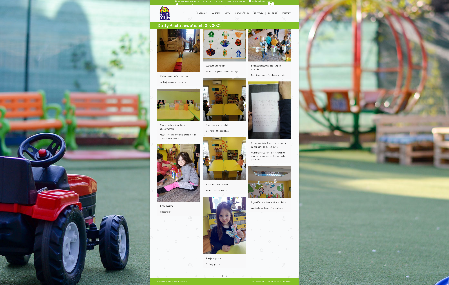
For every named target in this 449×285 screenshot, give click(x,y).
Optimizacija (166, 281)
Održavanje (175, 281)
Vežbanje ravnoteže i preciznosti (175, 76)
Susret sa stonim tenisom (217, 184)
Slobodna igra (166, 206)
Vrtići (186, 281)
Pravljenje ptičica (213, 258)
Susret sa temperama (215, 65)
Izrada (159, 281)
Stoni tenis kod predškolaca (218, 125)
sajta (181, 281)
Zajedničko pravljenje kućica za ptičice (268, 202)
